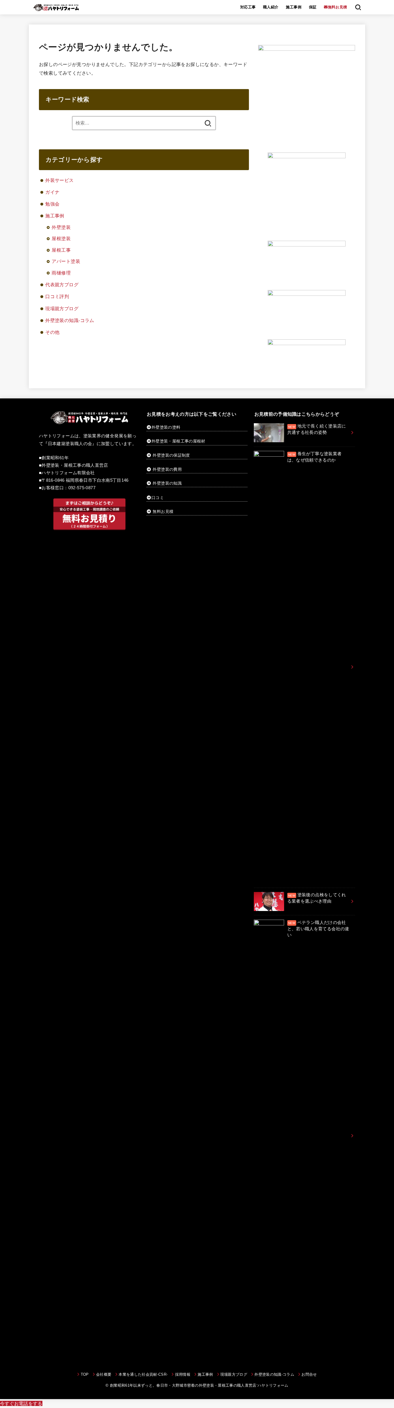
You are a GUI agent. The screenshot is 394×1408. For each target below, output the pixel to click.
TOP (85, 1374)
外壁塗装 (61, 227)
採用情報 (182, 1374)
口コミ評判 (57, 296)
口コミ (157, 497)
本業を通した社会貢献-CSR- (143, 1374)
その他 (52, 332)
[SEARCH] (358, 7)
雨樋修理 (61, 272)
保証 (313, 7)
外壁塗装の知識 (167, 483)
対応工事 (248, 7)
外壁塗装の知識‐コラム (69, 320)
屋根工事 (61, 250)
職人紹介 (271, 7)
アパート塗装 (66, 261)
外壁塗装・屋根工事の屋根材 (178, 441)
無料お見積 (163, 511)
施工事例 (293, 7)
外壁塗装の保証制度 (171, 455)
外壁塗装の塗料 (165, 427)
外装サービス (59, 180)
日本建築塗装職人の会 (70, 443)
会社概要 (103, 1374)
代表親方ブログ (61, 284)
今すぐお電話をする (21, 1403)
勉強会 (52, 203)
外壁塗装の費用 (167, 469)
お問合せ (309, 1374)
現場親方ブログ (61, 308)
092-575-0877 (81, 487)
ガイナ (52, 192)
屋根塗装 (61, 238)
